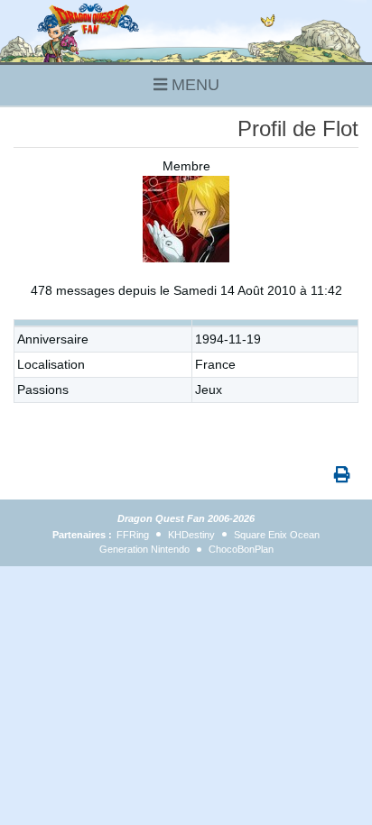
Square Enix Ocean (277, 534)
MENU (193, 85)
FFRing (132, 534)
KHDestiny (191, 534)
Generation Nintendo (144, 549)
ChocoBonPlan (241, 549)
